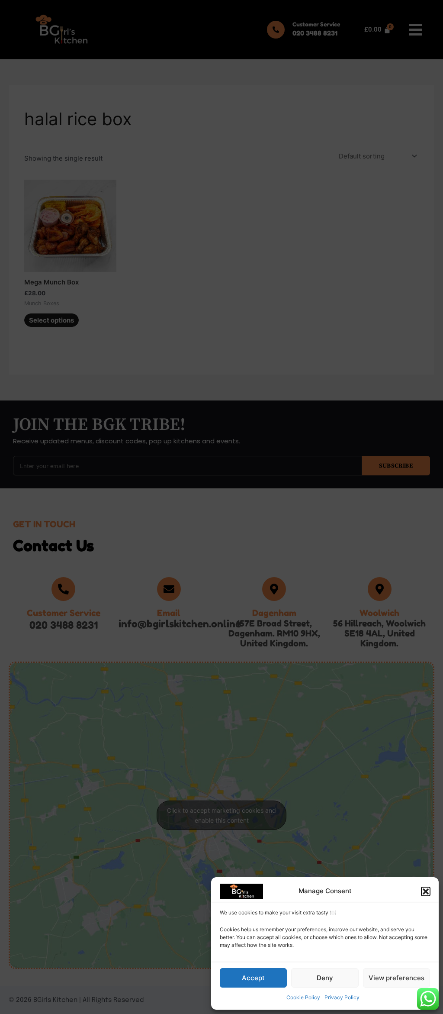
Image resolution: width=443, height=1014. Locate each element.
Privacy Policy (342, 997)
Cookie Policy (303, 997)
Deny (325, 978)
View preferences (396, 978)
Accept (253, 978)
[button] (425, 891)
